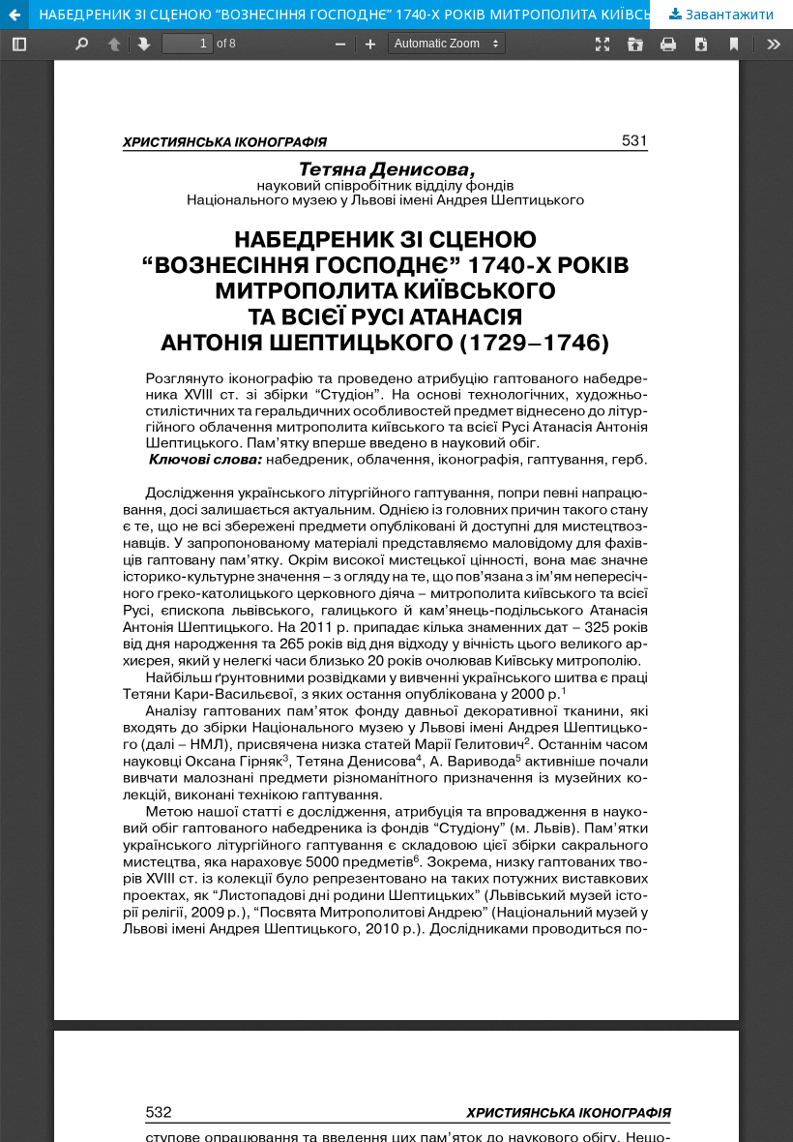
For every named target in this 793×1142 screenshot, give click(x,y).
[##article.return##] (14, 14)
